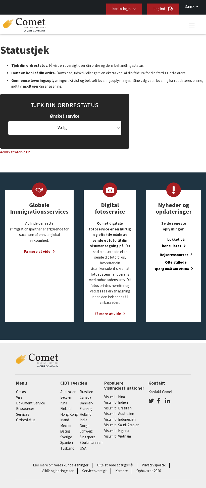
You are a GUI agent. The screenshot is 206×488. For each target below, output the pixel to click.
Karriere (121, 471)
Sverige (66, 437)
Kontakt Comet (160, 392)
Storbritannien (91, 442)
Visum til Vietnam (117, 436)
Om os (21, 392)
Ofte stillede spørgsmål (115, 465)
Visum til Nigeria (116, 431)
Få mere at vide (37, 251)
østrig (65, 431)
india (83, 420)
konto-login (122, 9)
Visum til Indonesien (120, 419)
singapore (87, 437)
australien (68, 392)
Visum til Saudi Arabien (121, 425)
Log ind (159, 9)
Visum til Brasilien (118, 408)
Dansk (189, 6)
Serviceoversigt (94, 471)
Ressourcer (25, 408)
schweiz (86, 431)
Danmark (86, 403)
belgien (66, 397)
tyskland (67, 448)
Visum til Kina (114, 397)
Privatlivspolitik (154, 465)
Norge (84, 426)
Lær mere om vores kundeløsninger (60, 465)
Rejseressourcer (174, 254)
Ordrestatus (25, 420)
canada (85, 397)
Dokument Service (30, 403)
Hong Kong (69, 414)
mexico (65, 426)
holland (85, 414)
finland (66, 408)
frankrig (86, 408)
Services (22, 414)
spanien (66, 442)
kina (63, 403)
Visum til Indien (116, 402)
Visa (19, 397)
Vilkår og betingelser (58, 471)
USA (83, 448)
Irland (64, 420)
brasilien (86, 392)
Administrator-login (15, 152)
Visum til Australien (119, 413)
